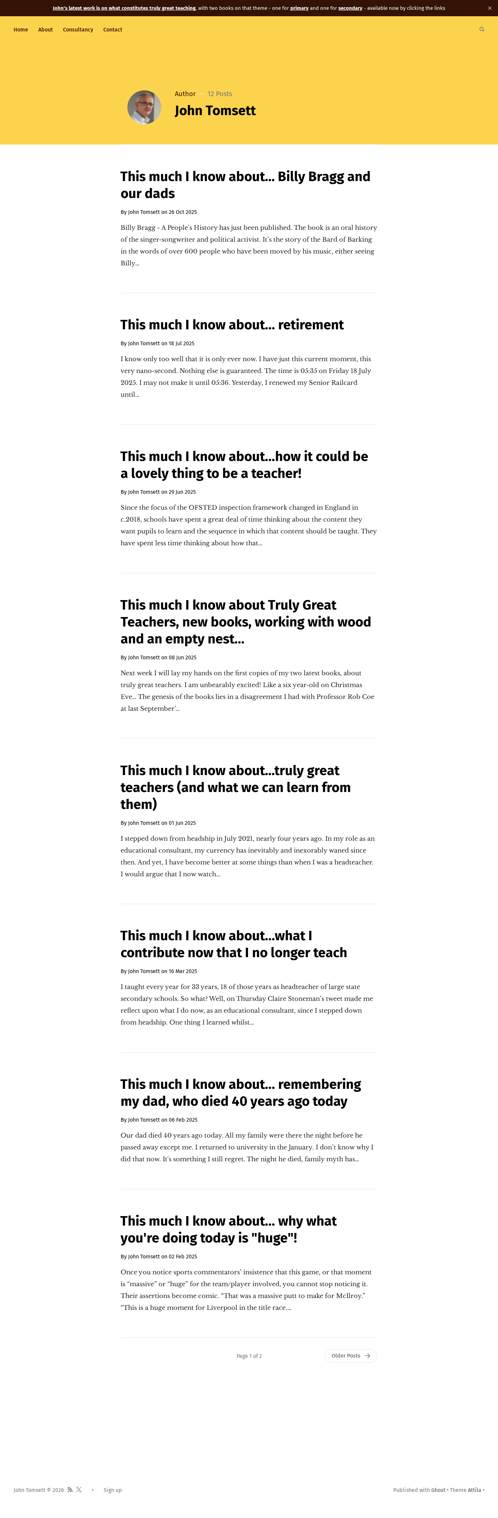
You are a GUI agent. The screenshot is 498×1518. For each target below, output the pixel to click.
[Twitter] (79, 1490)
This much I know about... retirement (232, 325)
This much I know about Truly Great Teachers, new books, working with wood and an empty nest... (245, 622)
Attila (474, 1490)
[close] (489, 8)
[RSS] (70, 1490)
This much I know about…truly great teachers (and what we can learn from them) (235, 788)
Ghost (438, 1490)
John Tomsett (144, 212)
